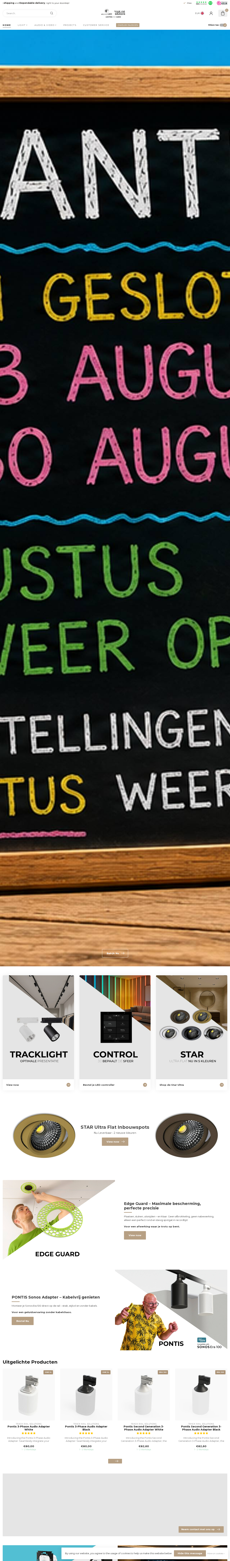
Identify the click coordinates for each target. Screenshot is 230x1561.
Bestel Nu (22, 1321)
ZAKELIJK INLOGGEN (128, 25)
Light (22, 25)
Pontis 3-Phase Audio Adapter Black (86, 1428)
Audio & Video (44, 25)
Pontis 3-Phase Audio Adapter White (29, 1428)
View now (135, 1235)
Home (7, 25)
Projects (69, 25)
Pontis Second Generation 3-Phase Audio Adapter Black (201, 1428)
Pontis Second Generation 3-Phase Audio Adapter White (144, 1428)
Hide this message (190, 1553)
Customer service (96, 25)
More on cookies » (216, 1553)
